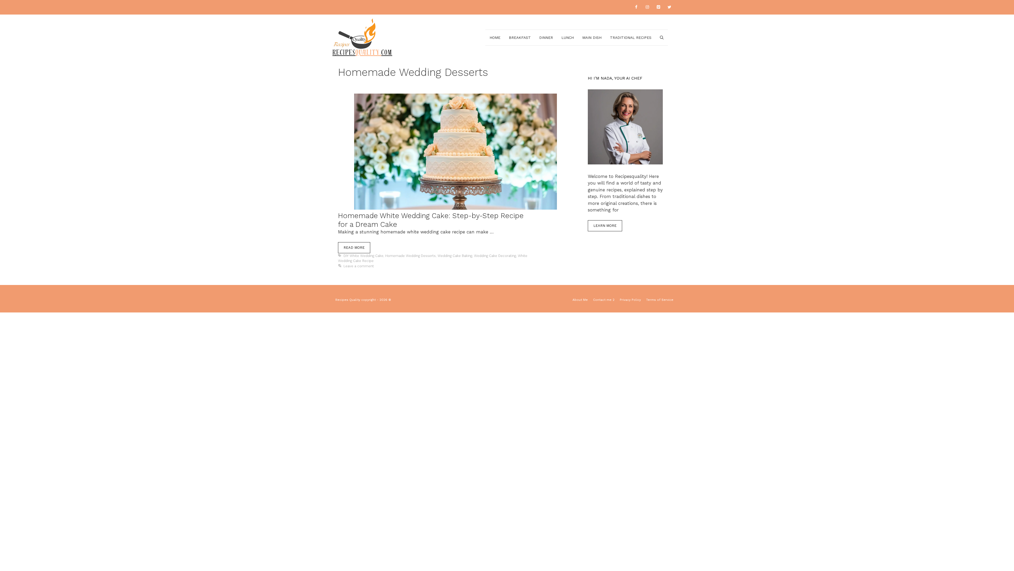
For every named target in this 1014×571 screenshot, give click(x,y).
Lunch (567, 37)
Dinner (546, 37)
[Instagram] (647, 7)
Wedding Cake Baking (455, 256)
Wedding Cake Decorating (495, 256)
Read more (354, 248)
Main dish (592, 37)
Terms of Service (659, 300)
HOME (495, 37)
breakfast (520, 37)
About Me (580, 300)
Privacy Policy (630, 300)
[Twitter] (669, 7)
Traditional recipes (630, 37)
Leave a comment (359, 266)
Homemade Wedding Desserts (410, 256)
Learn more (605, 226)
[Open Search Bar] (662, 37)
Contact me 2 (603, 300)
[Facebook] (636, 7)
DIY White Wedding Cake (363, 256)
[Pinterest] (658, 7)
